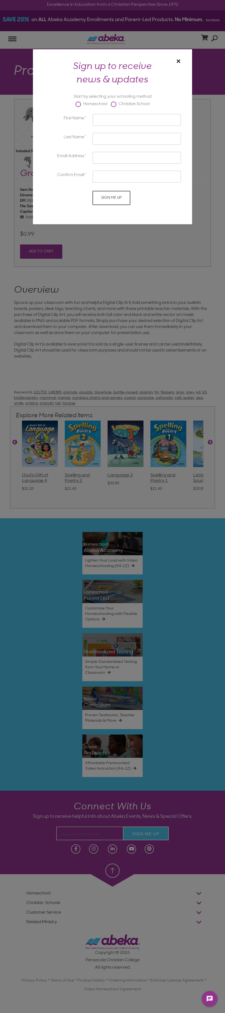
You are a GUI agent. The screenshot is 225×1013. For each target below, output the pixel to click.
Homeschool (94, 104)
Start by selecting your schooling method (112, 97)
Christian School (134, 104)
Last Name (74, 137)
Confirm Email (70, 175)
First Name (74, 118)
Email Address (70, 156)
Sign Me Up (111, 198)
